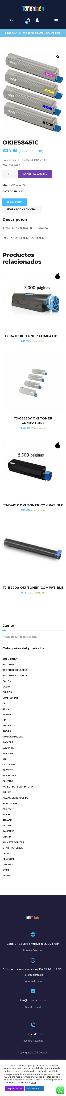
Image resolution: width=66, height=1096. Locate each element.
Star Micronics (12, 847)
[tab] (14, 202)
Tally (5, 853)
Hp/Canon (8, 725)
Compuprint (10, 697)
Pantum (7, 781)
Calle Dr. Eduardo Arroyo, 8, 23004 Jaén (33, 944)
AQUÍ (7, 1076)
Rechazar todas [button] (34, 1088)
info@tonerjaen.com (33, 1000)
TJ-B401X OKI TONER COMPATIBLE (33, 505)
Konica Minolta (12, 736)
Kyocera (7, 742)
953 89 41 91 (33, 1034)
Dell (5, 703)
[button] (56, 20)
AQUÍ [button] (33, 1082)
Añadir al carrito (35, 173)
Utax (5, 870)
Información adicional (21, 209)
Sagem (6, 825)
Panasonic (9, 775)
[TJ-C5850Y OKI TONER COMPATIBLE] (33, 382)
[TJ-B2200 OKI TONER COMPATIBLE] (33, 552)
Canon (6, 681)
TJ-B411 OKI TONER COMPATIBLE (33, 336)
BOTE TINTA (9, 658)
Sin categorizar (13, 842)
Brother (8, 664)
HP (4, 720)
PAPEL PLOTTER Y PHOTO (17, 786)
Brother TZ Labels (14, 675)
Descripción (14, 202)
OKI (21, 191)
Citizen (7, 692)
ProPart (8, 809)
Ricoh (6, 814)
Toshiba (7, 864)
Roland (7, 820)
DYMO (5, 709)
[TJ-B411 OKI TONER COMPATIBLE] (33, 300)
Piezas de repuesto (15, 797)
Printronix (9, 803)
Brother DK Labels (15, 670)
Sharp (6, 836)
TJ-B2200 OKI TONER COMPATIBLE (33, 588)
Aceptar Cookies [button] (14, 1088)
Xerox (6, 875)
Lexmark (8, 747)
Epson (6, 714)
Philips (7, 792)
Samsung (8, 831)
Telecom (8, 859)
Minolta (7, 753)
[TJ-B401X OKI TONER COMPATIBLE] (33, 469)
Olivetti (7, 770)
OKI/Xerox (9, 764)
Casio (6, 686)
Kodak (6, 731)
